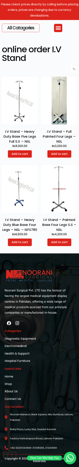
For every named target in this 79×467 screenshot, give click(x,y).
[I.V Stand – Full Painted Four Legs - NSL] (59, 100)
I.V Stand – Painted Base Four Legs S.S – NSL (59, 224)
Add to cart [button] (20, 154)
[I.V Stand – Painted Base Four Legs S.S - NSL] (59, 189)
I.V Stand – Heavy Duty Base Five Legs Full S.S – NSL (19, 136)
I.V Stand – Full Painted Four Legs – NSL (59, 136)
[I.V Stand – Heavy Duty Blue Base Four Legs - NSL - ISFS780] (20, 189)
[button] (58, 28)
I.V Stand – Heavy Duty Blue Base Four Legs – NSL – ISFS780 (19, 224)
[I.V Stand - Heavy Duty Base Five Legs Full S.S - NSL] (20, 100)
